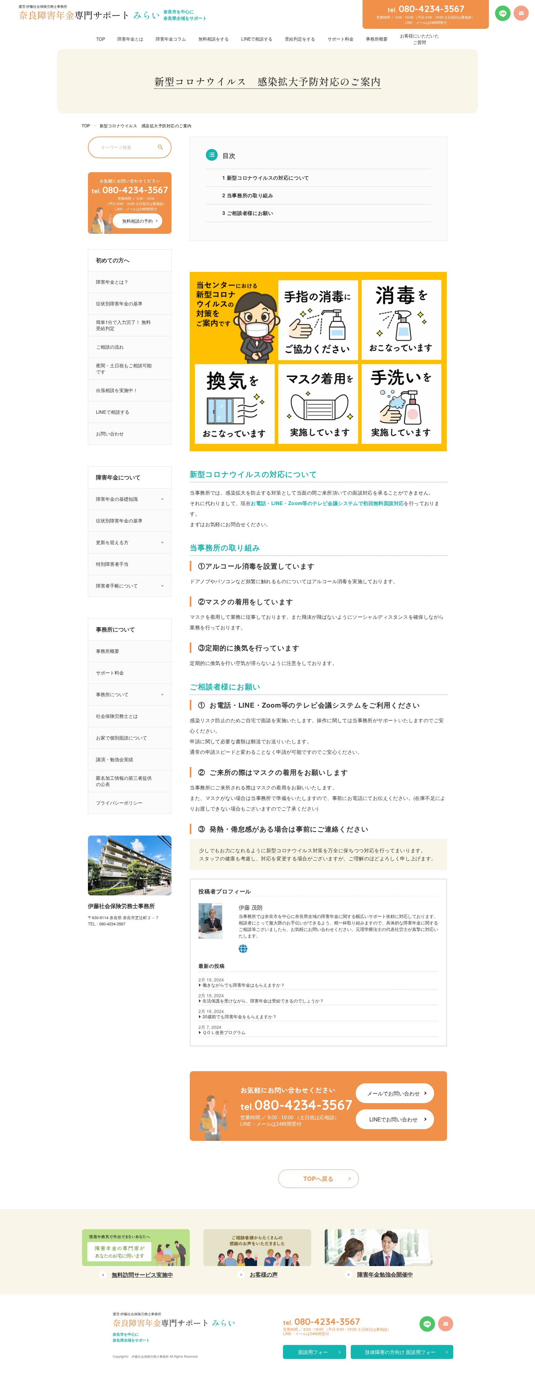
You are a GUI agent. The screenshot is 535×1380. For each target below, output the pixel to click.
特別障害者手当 (112, 564)
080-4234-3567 (129, 190)
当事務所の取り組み (247, 195)
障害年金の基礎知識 (117, 499)
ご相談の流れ (110, 346)
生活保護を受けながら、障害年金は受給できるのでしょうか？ (263, 1001)
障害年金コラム (171, 39)
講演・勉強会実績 (114, 759)
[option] (136, 1256)
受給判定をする (300, 39)
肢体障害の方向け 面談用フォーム (400, 1353)
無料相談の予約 (137, 221)
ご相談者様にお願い (247, 212)
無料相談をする (213, 39)
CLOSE (523, 1212)
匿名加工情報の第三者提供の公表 (124, 781)
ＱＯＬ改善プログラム (224, 1032)
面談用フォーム (313, 1353)
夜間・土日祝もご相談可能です (124, 368)
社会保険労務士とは (117, 716)
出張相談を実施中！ (117, 390)
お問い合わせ (110, 433)
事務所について (112, 694)
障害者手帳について (117, 585)
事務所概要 (377, 39)
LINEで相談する (256, 39)
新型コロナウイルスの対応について (265, 177)
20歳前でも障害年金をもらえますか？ (239, 1016)
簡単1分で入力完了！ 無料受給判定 (123, 325)
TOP (100, 39)
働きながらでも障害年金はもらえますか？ (243, 985)
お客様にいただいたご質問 (419, 39)
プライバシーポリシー (119, 802)
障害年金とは (130, 39)
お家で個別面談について (121, 737)
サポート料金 (341, 39)
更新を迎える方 (112, 542)
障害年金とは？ (112, 281)
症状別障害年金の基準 (119, 303)
